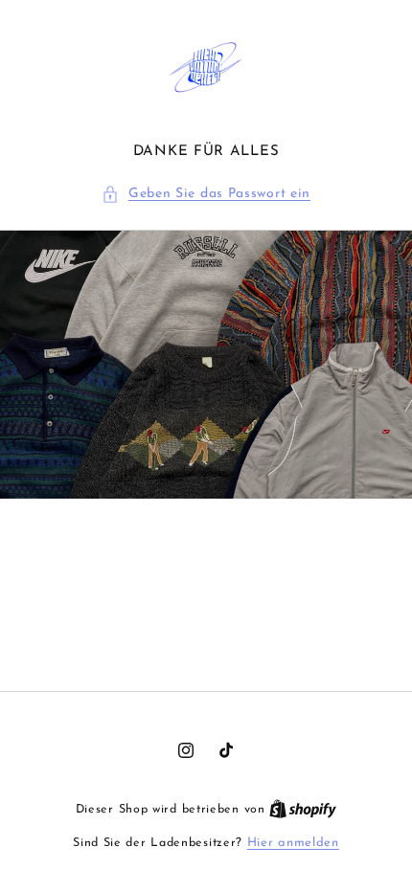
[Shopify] (302, 809)
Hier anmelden (293, 842)
